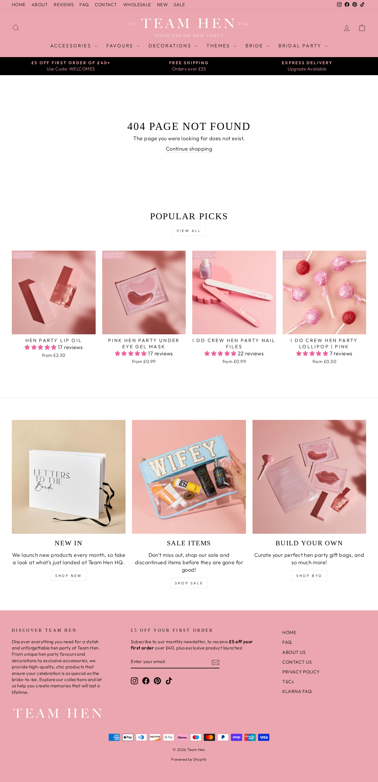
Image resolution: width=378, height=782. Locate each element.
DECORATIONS (171, 46)
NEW (162, 4)
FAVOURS (120, 46)
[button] (41, 347)
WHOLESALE (137, 4)
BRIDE (255, 46)
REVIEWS (64, 4)
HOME (19, 4)
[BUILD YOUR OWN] (309, 477)
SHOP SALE (189, 583)
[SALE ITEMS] (189, 477)
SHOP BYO (309, 575)
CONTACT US (297, 662)
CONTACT (106, 4)
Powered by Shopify (188, 759)
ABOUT (40, 4)
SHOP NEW (68, 575)
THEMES (219, 46)
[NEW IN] (69, 477)
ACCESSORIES (71, 46)
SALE (179, 4)
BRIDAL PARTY (301, 46)
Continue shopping (189, 148)
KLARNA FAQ (297, 691)
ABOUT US (293, 652)
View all (189, 230)
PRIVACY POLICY (301, 672)
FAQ (84, 4)
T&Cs (288, 681)
